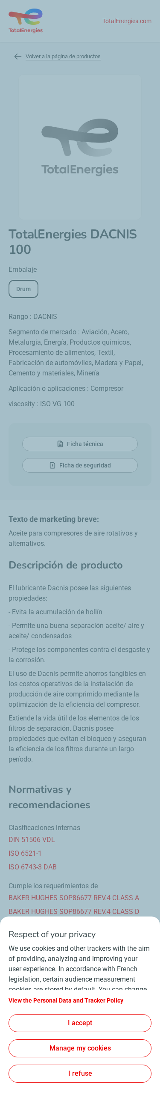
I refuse (80, 1073)
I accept (80, 1023)
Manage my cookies (80, 1048)
